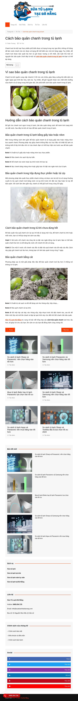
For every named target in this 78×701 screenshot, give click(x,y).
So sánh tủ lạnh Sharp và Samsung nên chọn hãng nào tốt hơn (56, 394)
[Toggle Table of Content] (16, 65)
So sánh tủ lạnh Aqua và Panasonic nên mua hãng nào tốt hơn (21, 429)
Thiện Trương (11, 43)
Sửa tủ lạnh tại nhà (14, 573)
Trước (11, 330)
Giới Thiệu (22, 24)
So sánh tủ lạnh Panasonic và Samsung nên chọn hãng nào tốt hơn (56, 359)
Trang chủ (14, 24)
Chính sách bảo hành (15, 640)
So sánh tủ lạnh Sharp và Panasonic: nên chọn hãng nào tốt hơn (20, 359)
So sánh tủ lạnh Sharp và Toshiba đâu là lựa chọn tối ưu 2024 (55, 429)
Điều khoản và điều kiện (16, 635)
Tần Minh (12, 365)
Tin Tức (37, 24)
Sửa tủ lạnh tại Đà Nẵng (15, 582)
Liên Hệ (44, 24)
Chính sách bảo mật (15, 631)
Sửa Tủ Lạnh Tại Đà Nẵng (20, 698)
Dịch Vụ (30, 24)
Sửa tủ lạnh (11, 569)
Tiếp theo (66, 330)
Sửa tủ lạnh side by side (16, 577)
